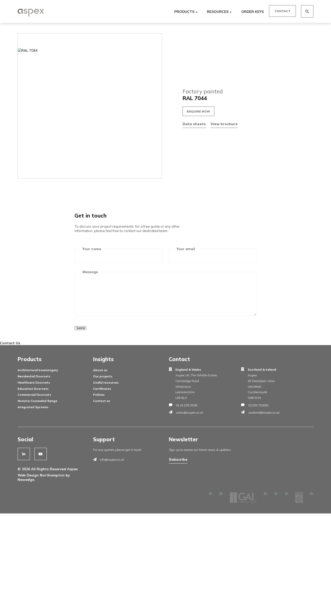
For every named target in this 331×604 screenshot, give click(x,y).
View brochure (224, 123)
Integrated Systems (33, 407)
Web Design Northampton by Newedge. (44, 477)
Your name (91, 249)
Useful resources (106, 382)
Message (90, 272)
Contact (282, 11)
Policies (99, 395)
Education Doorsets (33, 389)
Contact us (101, 401)
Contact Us (10, 343)
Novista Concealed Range (37, 401)
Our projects (102, 376)
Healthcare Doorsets (34, 382)
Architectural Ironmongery (38, 370)
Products (184, 11)
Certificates (102, 389)
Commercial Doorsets (34, 395)
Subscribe (178, 459)
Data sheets (194, 123)
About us (100, 370)
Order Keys (252, 11)
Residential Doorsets (34, 376)
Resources (218, 11)
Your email (186, 249)
